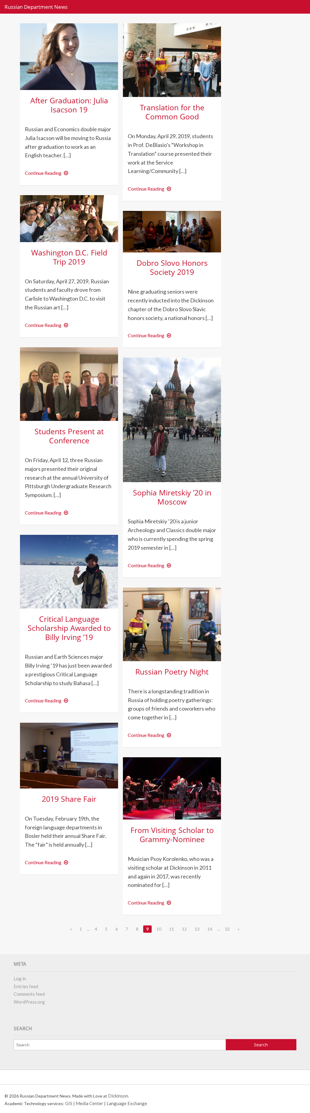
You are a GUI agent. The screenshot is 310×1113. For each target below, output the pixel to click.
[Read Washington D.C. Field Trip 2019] (69, 218)
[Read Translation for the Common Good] (172, 59)
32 (227, 928)
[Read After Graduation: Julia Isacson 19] (69, 56)
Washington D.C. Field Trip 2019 (69, 257)
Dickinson (118, 1095)
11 (171, 928)
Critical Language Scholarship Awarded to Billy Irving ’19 (69, 628)
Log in (20, 978)
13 (197, 928)
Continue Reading (48, 173)
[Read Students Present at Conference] (69, 383)
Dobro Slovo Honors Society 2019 (172, 267)
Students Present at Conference (69, 435)
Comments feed (29, 994)
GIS (68, 1103)
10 (159, 928)
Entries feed (26, 986)
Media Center (89, 1103)
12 (184, 928)
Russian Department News (36, 6)
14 (209, 928)
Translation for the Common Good (172, 112)
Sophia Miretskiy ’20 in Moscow (172, 497)
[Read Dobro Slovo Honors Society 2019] (172, 231)
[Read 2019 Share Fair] (69, 755)
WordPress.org (29, 1002)
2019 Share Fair (69, 799)
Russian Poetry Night (172, 671)
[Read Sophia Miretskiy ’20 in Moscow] (172, 419)
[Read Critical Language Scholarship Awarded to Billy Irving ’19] (69, 571)
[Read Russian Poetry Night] (172, 623)
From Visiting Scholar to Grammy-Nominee (172, 834)
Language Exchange (127, 1103)
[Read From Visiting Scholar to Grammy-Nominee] (172, 788)
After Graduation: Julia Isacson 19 (69, 105)
